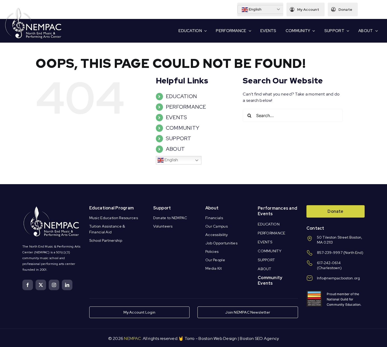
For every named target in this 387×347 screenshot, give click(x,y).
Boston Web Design (218, 338)
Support (162, 208)
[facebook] (27, 285)
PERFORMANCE (186, 106)
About (212, 208)
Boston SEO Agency (259, 338)
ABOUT (175, 148)
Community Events (270, 280)
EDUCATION (181, 96)
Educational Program (111, 208)
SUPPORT (178, 138)
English (255, 9)
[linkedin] (67, 285)
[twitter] (41, 285)
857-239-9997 (330, 252)
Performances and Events (277, 211)
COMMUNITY (182, 127)
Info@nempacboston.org (338, 278)
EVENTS (176, 117)
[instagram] (54, 285)
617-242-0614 (329, 262)
